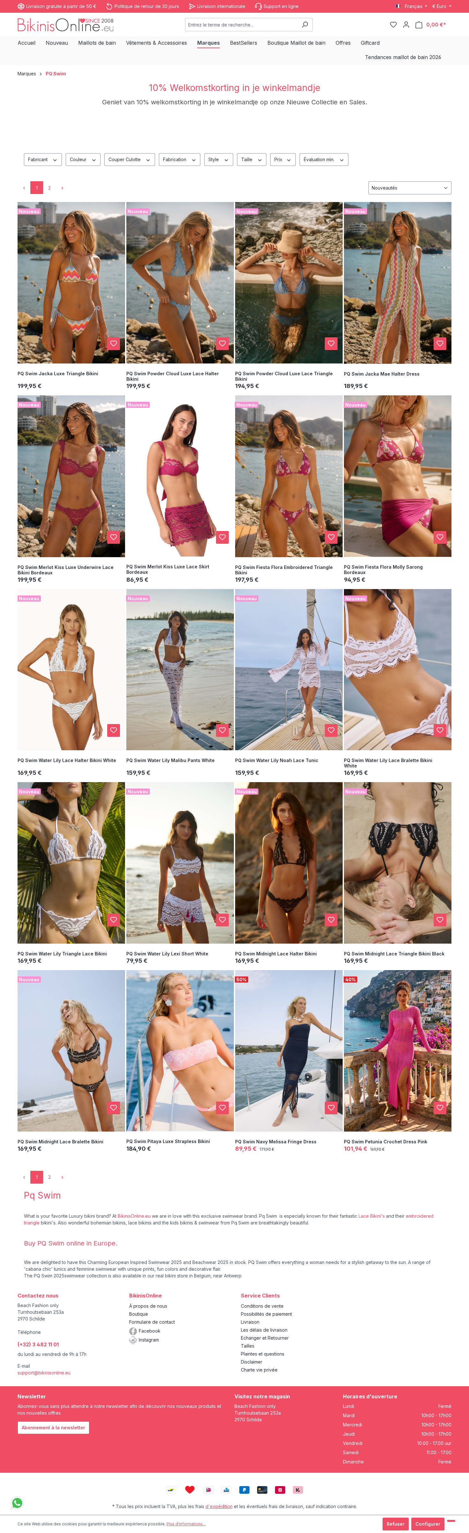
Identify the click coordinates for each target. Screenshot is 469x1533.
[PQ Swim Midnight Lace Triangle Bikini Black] (397, 863)
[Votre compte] (406, 24)
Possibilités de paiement (266, 1314)
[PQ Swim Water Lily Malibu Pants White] (180, 670)
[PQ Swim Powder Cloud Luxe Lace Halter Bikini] (180, 282)
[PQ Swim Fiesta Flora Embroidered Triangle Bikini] (289, 476)
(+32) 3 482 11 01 (38, 1344)
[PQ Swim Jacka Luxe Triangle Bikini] (71, 282)
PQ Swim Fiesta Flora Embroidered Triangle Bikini (284, 570)
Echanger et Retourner (265, 1338)
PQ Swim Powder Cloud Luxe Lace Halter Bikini (172, 376)
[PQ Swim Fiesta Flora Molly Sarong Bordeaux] (397, 476)
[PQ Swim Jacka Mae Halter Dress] (397, 283)
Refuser (396, 1524)
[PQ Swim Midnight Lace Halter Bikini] (289, 863)
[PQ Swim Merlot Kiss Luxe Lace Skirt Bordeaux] (180, 476)
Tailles (247, 1346)
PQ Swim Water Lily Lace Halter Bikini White (67, 760)
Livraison (250, 1322)
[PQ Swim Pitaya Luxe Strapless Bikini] (180, 1051)
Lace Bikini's (372, 1216)
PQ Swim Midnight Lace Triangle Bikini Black (394, 953)
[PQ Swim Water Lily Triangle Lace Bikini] (71, 863)
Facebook (149, 1331)
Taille (247, 159)
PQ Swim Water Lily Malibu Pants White (170, 760)
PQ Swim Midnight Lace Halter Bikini (276, 953)
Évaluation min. (320, 159)
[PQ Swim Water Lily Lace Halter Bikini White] (71, 670)
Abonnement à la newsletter (53, 1427)
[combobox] (241, 24)
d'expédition (219, 1506)
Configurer (427, 1524)
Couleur (79, 159)
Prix (279, 159)
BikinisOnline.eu (134, 1216)
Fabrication (175, 159)
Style (214, 159)
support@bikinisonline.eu (44, 1372)
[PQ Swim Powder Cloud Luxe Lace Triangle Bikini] (289, 282)
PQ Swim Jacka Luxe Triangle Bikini (58, 373)
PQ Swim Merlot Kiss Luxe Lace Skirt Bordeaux (167, 569)
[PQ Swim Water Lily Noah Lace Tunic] (289, 670)
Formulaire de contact (152, 1322)
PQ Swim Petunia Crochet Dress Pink (385, 1141)
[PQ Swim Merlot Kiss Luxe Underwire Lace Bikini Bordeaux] (71, 476)
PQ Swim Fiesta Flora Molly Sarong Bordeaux (383, 569)
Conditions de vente (262, 1306)
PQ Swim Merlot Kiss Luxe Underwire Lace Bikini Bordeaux (66, 570)
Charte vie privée (259, 1369)
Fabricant (38, 159)
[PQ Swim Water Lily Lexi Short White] (180, 863)
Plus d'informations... (186, 1524)
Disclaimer (251, 1362)
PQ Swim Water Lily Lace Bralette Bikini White (388, 763)
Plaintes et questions (262, 1354)
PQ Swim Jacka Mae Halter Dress (382, 374)
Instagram (149, 1339)
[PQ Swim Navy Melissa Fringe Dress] (289, 1051)
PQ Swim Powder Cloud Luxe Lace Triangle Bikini (284, 376)
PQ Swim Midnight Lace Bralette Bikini (60, 1141)
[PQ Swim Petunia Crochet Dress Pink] (397, 1051)
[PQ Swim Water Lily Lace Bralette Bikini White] (397, 670)
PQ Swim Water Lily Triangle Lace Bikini (62, 953)
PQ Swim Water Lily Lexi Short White (167, 953)
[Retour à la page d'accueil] (65, 24)
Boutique (138, 1314)
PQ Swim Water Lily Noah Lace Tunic (276, 760)
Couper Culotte (125, 159)
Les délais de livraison (264, 1330)
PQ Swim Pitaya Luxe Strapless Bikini (168, 1141)
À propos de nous (148, 1306)
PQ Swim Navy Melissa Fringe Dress (275, 1141)
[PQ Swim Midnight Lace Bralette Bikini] (71, 1051)
